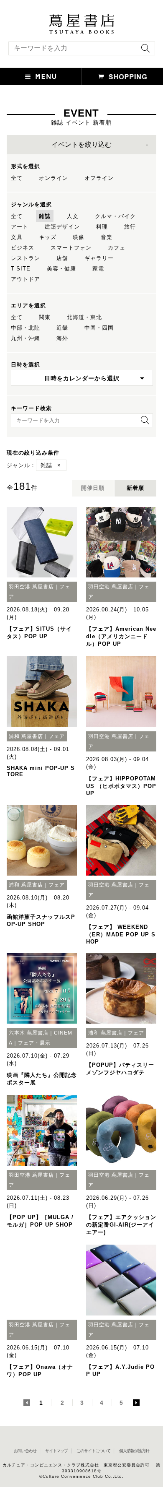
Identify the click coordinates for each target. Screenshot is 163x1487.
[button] (41, 76)
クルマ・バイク (115, 216)
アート (19, 227)
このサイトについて (93, 1450)
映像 (78, 237)
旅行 (130, 227)
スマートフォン (71, 247)
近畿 (62, 328)
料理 (102, 227)
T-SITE (21, 268)
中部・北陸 (25, 328)
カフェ (116, 247)
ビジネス (22, 247)
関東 (45, 317)
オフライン (99, 178)
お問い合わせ (25, 1450)
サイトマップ (56, 1450)
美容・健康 (61, 268)
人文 (73, 216)
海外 (62, 338)
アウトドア (25, 279)
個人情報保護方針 (134, 1450)
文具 (17, 237)
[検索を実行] (143, 51)
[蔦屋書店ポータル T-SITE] (81, 18)
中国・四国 (99, 328)
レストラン (25, 258)
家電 (98, 268)
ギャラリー (99, 258)
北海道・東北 (84, 317)
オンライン (53, 178)
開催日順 (92, 488)
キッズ (47, 237)
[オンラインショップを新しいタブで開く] (122, 76)
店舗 (62, 258)
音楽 (106, 237)
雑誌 (45, 216)
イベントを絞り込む (81, 144)
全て (17, 178)
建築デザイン (62, 227)
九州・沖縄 (25, 338)
